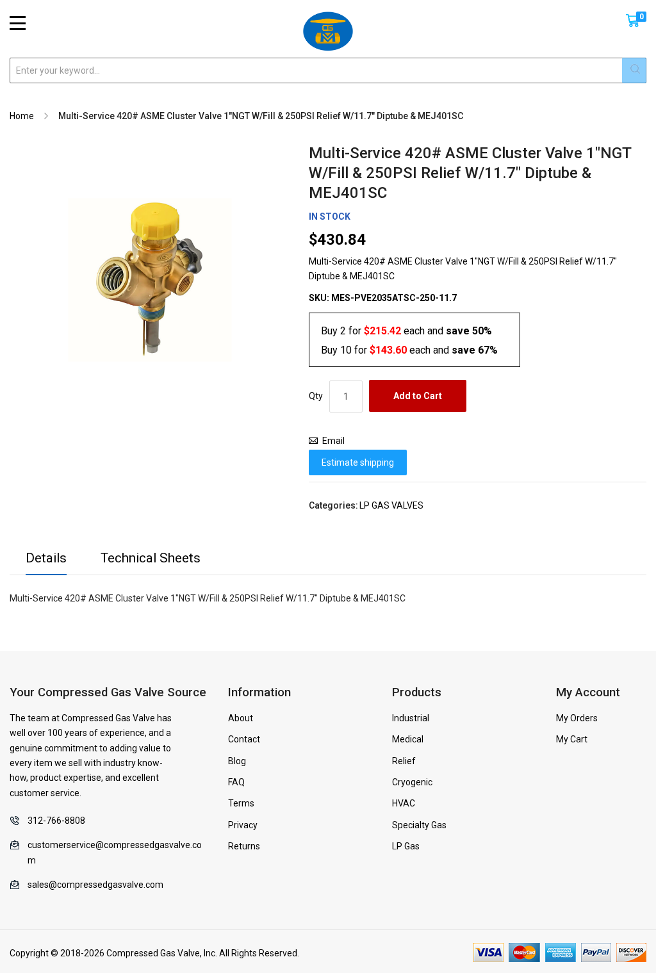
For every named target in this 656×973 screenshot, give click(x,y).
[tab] (46, 561)
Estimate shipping (358, 462)
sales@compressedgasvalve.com (95, 884)
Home (22, 116)
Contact (244, 739)
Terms (241, 803)
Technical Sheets (151, 558)
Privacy (243, 825)
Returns (244, 846)
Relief (404, 761)
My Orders (577, 718)
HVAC (403, 803)
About (240, 718)
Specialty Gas (419, 825)
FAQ (236, 782)
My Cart (571, 739)
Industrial (410, 718)
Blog (237, 761)
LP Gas (406, 846)
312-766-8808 (56, 820)
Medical (407, 739)
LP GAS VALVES (391, 505)
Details (46, 558)
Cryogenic (412, 782)
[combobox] (328, 70)
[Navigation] (18, 23)
